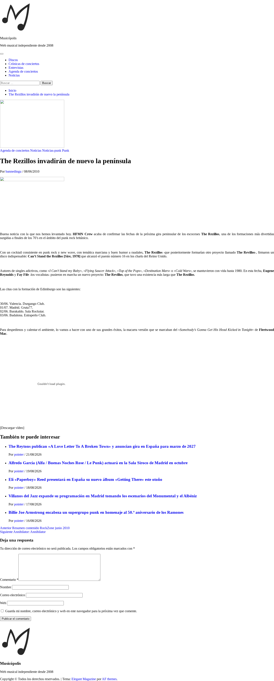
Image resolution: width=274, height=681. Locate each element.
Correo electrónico (12, 595)
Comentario (9, 579)
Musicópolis (8, 38)
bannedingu (14, 171)
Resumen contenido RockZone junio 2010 (35, 528)
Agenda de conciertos (23, 71)
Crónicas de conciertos (24, 64)
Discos (13, 60)
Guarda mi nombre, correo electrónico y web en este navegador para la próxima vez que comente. (71, 611)
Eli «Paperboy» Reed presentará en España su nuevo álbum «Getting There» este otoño (85, 479)
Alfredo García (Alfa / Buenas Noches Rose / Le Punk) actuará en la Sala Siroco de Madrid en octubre (98, 463)
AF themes (109, 679)
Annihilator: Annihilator (23, 532)
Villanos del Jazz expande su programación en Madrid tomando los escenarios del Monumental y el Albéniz (103, 496)
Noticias (14, 75)
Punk (65, 150)
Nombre (5, 587)
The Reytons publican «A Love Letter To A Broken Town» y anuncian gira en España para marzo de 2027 (102, 446)
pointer (19, 454)
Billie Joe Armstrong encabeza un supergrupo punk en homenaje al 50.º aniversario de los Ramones (96, 512)
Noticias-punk (51, 150)
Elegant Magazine (83, 679)
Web (3, 603)
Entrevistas (16, 67)
